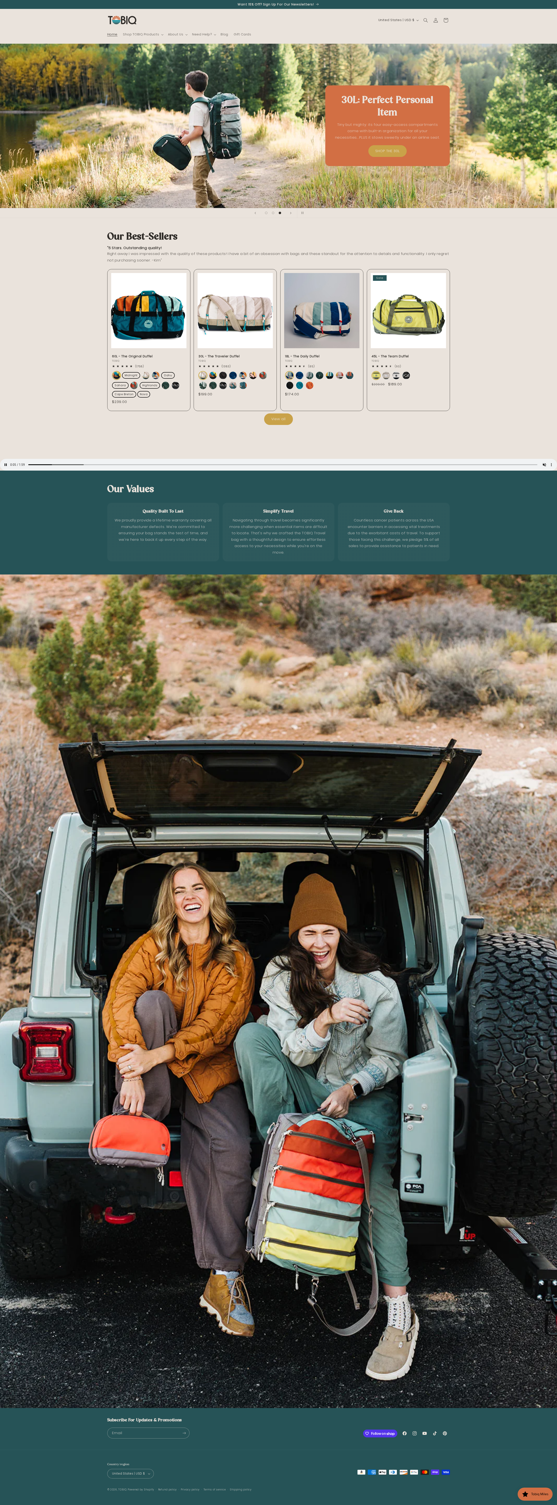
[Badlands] (145, 375)
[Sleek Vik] (175, 385)
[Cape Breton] (232, 385)
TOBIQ (122, 1489)
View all (278, 418)
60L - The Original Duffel (132, 356)
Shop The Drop (169, 144)
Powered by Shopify (141, 1489)
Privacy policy (190, 1489)
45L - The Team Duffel (390, 356)
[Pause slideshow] (302, 213)
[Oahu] (232, 375)
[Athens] (396, 375)
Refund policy (167, 1489)
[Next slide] (291, 213)
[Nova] (242, 385)
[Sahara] (252, 375)
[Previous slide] (255, 213)
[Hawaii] (155, 375)
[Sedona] (309, 385)
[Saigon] (376, 375)
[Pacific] (299, 385)
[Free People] (133, 385)
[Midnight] (222, 375)
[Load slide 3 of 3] (280, 213)
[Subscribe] (184, 1433)
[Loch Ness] (165, 385)
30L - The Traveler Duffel (219, 356)
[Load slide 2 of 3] (273, 213)
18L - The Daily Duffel (302, 356)
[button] (142, 34)
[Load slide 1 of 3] (266, 213)
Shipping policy (241, 1489)
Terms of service (215, 1489)
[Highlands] (202, 385)
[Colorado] (116, 375)
